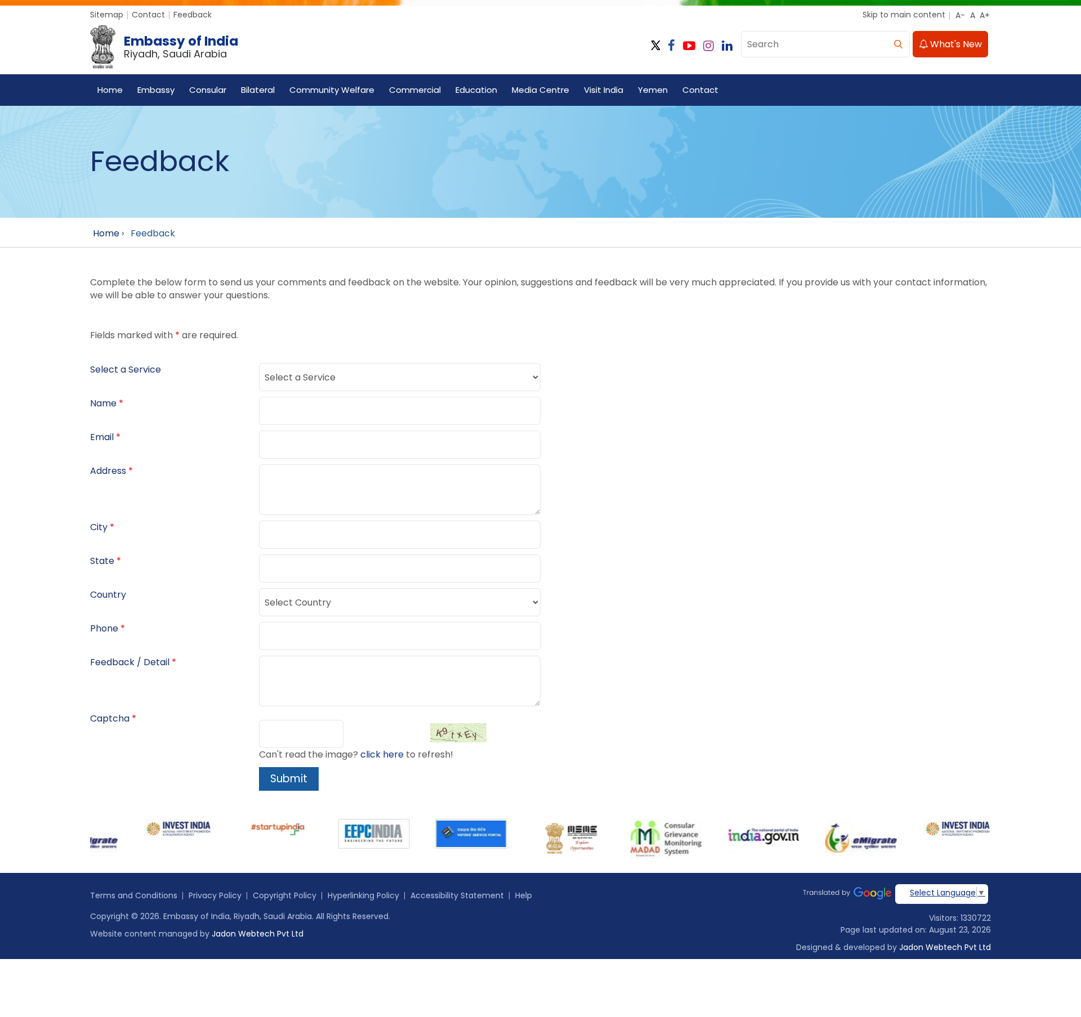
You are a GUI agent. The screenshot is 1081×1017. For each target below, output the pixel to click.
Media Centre (540, 90)
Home (110, 90)
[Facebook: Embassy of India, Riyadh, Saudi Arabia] (671, 46)
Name (103, 403)
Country (108, 594)
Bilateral (258, 90)
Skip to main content (904, 14)
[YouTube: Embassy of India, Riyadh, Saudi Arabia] (689, 46)
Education (476, 90)
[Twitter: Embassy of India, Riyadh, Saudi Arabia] (655, 46)
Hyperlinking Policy (363, 895)
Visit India (603, 90)
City (99, 527)
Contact (148, 14)
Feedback (192, 14)
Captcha (109, 718)
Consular (207, 90)
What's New (955, 44)
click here (382, 754)
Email (102, 437)
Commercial (415, 90)
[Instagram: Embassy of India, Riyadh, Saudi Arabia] (708, 46)
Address (108, 470)
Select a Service (125, 369)
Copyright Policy (284, 895)
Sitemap (106, 14)
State (102, 560)
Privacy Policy (215, 895)
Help (523, 895)
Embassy (156, 90)
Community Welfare (331, 90)
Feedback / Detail (129, 662)
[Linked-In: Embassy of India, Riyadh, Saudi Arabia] (727, 46)
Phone (104, 628)
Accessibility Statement (457, 895)
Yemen (653, 90)
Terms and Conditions (133, 895)
